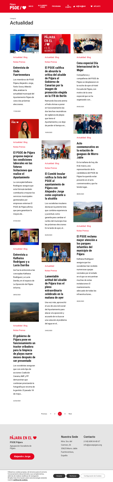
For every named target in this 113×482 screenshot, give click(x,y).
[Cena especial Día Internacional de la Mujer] (87, 73)
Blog (25, 57)
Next (70, 414)
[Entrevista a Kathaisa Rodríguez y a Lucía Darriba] (24, 264)
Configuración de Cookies (93, 476)
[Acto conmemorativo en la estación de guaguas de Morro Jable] (87, 156)
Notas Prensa (19, 62)
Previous (44, 414)
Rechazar (73, 476)
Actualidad (17, 57)
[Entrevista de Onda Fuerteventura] (24, 75)
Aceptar (59, 476)
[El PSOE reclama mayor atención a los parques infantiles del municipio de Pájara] (87, 254)
